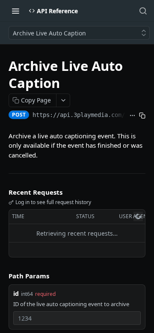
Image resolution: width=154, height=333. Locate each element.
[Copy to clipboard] (142, 116)
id (16, 293)
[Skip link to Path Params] (2, 276)
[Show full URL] (132, 116)
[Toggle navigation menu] (15, 11)
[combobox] (77, 318)
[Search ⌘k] (143, 11)
